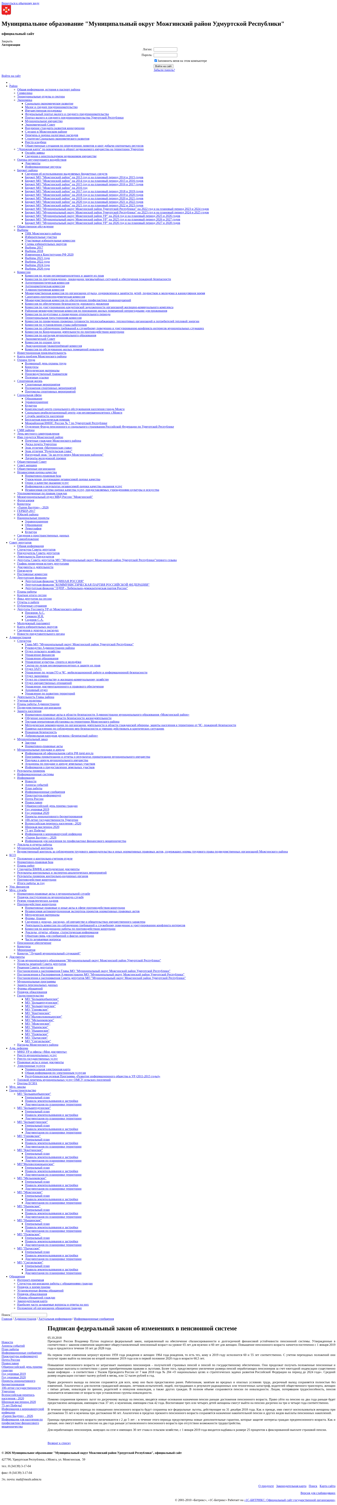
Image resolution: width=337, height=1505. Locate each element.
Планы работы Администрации (38, 704)
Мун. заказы (17, 1086)
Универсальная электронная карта (47, 1069)
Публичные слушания (32, 605)
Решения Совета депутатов (35, 967)
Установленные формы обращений (40, 1290)
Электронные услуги (31, 1065)
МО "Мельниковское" (39, 1020)
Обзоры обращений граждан (36, 1297)
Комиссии (24, 272)
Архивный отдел (36, 690)
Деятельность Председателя (35, 556)
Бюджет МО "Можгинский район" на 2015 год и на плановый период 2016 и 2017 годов (84, 184)
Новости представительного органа (41, 633)
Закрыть (7, 41)
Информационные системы (35, 774)
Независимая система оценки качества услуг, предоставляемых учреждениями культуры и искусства (92, 489)
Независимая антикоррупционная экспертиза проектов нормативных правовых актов (82, 911)
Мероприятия (26, 950)
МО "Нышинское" (37, 1030)
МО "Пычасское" (36, 1037)
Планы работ (26, 865)
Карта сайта (327, 1486)
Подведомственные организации (39, 707)
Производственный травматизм (46, 374)
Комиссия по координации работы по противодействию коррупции (70, 928)
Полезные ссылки (37, 377)
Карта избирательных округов (37, 626)
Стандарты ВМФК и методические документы (48, 869)
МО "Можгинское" (38, 1023)
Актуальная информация (55, 1318)
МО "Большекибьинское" (42, 999)
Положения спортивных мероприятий (50, 388)
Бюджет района (27, 170)
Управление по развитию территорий (50, 693)
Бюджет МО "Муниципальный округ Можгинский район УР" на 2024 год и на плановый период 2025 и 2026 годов (102, 216)
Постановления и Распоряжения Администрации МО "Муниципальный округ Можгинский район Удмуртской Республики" (100, 974)
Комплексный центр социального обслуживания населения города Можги (75, 409)
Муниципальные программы (36, 981)
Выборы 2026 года (37, 268)
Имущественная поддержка (43, 110)
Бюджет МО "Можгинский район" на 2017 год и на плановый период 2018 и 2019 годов (84, 191)
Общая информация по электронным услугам (55, 1072)
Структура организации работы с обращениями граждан (55, 1283)
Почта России (34, 798)
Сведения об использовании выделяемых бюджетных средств (66, 173)
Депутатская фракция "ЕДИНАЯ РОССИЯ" (54, 581)
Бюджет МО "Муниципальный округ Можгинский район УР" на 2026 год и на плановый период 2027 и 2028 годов (102, 223)
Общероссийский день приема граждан (51, 806)
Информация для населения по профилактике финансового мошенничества (75, 841)
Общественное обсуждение (35, 226)
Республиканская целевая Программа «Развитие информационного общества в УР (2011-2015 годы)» (92, 1076)
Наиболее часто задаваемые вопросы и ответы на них (53, 1304)
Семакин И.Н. (34, 616)
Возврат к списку (59, 1443)
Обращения (17, 1276)
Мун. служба (18, 890)
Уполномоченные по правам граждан (42, 493)
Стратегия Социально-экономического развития (57, 138)
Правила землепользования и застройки (51, 1101)
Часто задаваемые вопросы (43, 939)
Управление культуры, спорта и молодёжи (53, 662)
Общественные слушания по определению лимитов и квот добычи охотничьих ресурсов (84, 145)
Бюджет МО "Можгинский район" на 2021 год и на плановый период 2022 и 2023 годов (84, 205)
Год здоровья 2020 (37, 813)
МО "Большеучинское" (40, 1006)
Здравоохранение (36, 402)
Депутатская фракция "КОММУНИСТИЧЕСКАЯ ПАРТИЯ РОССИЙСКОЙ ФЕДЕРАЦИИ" (87, 584)
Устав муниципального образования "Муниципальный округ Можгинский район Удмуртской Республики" (89, 960)
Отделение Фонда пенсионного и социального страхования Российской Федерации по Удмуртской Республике (99, 426)
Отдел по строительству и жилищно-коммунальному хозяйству (67, 679)
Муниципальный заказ (32, 739)
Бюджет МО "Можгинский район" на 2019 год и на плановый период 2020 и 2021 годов (84, 198)
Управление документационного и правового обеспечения (64, 686)
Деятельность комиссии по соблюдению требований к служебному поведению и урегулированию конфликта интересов (105, 925)
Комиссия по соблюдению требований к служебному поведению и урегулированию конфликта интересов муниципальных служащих (114, 328)
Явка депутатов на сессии (34, 598)
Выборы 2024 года (37, 265)
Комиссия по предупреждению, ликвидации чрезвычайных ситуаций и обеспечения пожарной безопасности (98, 279)
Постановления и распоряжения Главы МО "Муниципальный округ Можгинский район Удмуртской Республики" (93, 971)
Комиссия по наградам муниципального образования (60, 335)
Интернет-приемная (30, 1280)
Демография (33, 528)
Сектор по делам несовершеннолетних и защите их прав (62, 665)
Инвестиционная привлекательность (41, 352)
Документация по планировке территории (53, 1104)
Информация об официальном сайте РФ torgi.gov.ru (59, 753)
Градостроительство (30, 995)
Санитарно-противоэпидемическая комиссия (55, 296)
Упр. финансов (19, 886)
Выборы (22, 230)
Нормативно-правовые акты (44, 746)
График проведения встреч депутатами (43, 563)
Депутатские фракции (32, 577)
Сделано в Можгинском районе (46, 131)
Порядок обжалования (32, 992)
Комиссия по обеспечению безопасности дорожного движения (67, 303)
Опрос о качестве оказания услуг (47, 482)
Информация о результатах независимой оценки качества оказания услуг (73, 486)
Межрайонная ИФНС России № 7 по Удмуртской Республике (66, 423)
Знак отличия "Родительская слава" (48, 451)
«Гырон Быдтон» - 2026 (33, 507)
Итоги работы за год (30, 883)
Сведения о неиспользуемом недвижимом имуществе (61, 156)
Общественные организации (36, 468)
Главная (7, 1318)
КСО (12, 855)
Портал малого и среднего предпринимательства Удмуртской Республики (74, 117)
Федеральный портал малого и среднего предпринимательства (67, 114)
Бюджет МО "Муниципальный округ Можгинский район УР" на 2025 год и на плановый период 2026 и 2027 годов (102, 219)
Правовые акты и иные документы (40, 1062)
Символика (24, 93)
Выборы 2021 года (37, 258)
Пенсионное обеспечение (34, 942)
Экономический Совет (40, 124)
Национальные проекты (33, 518)
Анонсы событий (36, 784)
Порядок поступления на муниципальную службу (50, 897)
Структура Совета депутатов (36, 549)
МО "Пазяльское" (36, 1034)
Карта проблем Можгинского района (42, 356)
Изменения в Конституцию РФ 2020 (49, 254)
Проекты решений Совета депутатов (41, 964)
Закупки (30, 742)
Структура (24, 640)
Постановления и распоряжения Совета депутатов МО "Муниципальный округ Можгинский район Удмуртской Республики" (101, 978)
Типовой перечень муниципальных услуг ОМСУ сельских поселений (64, 1079)
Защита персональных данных (37, 985)
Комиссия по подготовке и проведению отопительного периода (67, 314)
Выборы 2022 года (37, 261)
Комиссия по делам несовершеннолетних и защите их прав (64, 275)
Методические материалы (42, 370)
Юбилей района (27, 514)
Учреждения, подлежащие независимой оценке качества (62, 479)
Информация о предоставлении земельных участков (60, 767)
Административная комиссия (44, 289)
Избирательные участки (41, 237)
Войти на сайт (11, 75)
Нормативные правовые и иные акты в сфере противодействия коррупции (75, 907)
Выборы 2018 (34, 251)
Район (13, 86)
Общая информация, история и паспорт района (48, 89)
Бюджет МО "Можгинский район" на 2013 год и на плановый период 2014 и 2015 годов (84, 177)
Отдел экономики (37, 676)
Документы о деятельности (35, 567)
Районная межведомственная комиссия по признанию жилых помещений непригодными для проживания (96, 310)
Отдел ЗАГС (33, 669)
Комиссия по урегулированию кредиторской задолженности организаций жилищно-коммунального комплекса (99, 307)
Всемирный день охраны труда (45, 363)
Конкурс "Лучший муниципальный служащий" (49, 953)
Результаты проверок (31, 770)
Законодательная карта (32, 1301)
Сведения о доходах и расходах (38, 630)
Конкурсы (31, 367)
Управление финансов (40, 655)
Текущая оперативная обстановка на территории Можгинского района (72, 721)
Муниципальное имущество (44, 121)
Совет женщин (27, 465)
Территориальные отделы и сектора (41, 96)
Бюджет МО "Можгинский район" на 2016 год (56, 187)
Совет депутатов (20, 542)
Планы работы (27, 591)
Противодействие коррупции (36, 879)
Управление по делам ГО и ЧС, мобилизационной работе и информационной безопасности (86, 672)
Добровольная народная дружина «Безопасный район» (61, 735)
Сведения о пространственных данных (43, 535)
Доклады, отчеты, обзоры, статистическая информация (61, 932)
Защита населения (29, 711)
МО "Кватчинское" (38, 1013)
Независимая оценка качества (37, 472)
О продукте (266, 1486)
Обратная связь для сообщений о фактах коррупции (59, 935)
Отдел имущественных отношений (48, 683)
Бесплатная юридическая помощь (47, 419)
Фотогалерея (25, 500)
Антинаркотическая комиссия (45, 286)
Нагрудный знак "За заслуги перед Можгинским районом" (64, 454)
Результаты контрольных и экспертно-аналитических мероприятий (62, 872)
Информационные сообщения (45, 791)
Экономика (24, 100)
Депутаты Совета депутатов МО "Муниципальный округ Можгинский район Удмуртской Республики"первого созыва (97, 560)
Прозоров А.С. (35, 612)
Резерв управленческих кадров (37, 900)
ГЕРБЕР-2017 (26, 511)
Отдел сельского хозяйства (42, 651)
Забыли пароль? (164, 70)
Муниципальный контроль (35, 848)
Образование (33, 398)
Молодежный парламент (33, 623)
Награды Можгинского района (37, 1044)
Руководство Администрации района (50, 647)
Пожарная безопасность (41, 732)
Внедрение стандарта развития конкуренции (55, 128)
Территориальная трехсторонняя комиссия (53, 317)
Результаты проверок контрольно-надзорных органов (52, 876)
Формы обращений (30, 988)
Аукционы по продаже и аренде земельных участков (60, 763)
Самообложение (28, 539)
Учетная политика (29, 700)
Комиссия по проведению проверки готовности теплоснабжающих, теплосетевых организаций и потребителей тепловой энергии (112, 321)
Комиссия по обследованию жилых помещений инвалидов (64, 349)
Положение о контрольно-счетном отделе (45, 858)
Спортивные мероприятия (42, 384)
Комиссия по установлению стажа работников (56, 324)
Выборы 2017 (34, 247)
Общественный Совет (32, 461)
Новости (30, 781)
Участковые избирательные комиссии (50, 240)
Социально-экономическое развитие (49, 103)
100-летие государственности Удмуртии (51, 820)
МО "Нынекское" (36, 1027)
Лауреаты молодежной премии (45, 458)
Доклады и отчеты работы (34, 844)
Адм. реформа (18, 1048)
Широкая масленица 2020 (42, 827)
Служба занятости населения (44, 416)
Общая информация (30, 546)
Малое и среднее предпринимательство (51, 107)
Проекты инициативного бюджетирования (53, 816)
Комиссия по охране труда (42, 342)
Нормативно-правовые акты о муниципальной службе (53, 893)
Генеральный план (37, 1097)
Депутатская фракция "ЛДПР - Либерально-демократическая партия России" (76, 588)
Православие (33, 802)
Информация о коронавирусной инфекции (53, 834)
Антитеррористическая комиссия (47, 282)
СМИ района (26, 430)
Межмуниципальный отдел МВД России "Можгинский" (55, 496)
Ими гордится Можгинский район (40, 437)
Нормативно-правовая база (43, 475)
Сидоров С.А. (34, 619)
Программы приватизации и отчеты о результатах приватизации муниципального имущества (87, 756)
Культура (31, 405)
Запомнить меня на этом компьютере (182, 60)
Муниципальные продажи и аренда (41, 749)
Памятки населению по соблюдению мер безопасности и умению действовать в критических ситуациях (94, 728)
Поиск (313, 1486)
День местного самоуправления (38, 433)
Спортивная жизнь (29, 381)
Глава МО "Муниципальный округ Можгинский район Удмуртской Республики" (79, 644)
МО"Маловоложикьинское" (43, 1016)
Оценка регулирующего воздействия (41, 159)
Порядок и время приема (33, 1287)
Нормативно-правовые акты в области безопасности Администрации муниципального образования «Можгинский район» (107, 714)
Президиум (24, 570)
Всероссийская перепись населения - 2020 (53, 823)
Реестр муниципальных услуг (37, 1055)
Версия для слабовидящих (318, 1493)
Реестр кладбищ (35, 142)
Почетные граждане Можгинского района (53, 440)
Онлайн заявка (35, 152)
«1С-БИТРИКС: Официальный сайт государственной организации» (289, 1500)
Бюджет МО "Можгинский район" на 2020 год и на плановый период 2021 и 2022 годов (84, 201)
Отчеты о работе (28, 602)
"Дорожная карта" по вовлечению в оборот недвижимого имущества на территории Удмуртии (80, 149)
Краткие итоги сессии (32, 595)
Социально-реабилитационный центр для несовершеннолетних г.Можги (73, 412)
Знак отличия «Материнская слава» (48, 447)
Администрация (20, 637)
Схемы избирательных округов (46, 244)
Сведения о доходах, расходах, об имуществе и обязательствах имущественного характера (85, 921)
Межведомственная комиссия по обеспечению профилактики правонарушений (78, 300)
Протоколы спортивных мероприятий (50, 391)
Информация (26, 777)
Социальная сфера (29, 395)
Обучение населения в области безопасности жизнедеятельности (68, 718)
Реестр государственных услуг (37, 1058)
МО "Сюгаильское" (38, 1041)
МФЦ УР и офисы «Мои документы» (42, 1051)
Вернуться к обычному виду (20, 3)
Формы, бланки (35, 918)
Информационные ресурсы (43, 166)
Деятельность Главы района (35, 697)
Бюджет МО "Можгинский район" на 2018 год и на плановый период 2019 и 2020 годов (84, 194)
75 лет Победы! (35, 830)
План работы (33, 788)
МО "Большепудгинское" (42, 1002)
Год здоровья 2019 (37, 809)
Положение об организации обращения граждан (49, 1308)
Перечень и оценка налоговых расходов (51, 135)
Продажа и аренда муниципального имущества (56, 760)
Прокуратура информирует (43, 795)
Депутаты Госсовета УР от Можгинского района (49, 609)
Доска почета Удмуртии (41, 444)
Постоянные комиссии (32, 574)
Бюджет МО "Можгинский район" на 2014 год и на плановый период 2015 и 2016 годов (84, 180)
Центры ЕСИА (27, 1083)
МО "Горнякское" (37, 1009)
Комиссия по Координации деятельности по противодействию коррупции (74, 331)
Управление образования (41, 658)
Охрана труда (26, 360)
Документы (32, 163)
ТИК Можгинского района (43, 233)
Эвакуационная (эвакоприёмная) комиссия (53, 345)
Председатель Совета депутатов (38, 553)
